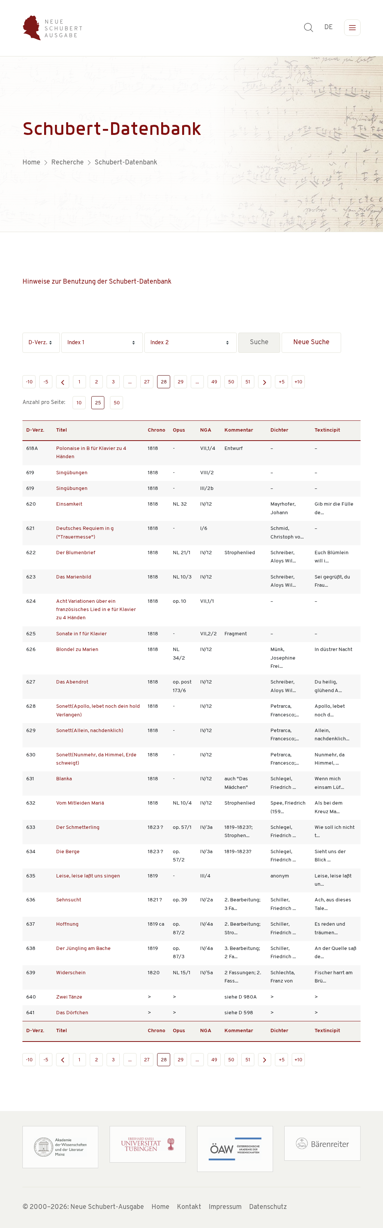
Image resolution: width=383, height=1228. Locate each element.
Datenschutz (268, 1207)
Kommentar (238, 430)
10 (79, 403)
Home (160, 1207)
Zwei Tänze (69, 997)
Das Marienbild (73, 577)
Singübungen (72, 473)
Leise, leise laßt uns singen (88, 876)
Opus (179, 430)
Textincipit (327, 430)
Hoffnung (67, 924)
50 (231, 382)
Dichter (279, 430)
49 (214, 382)
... (130, 382)
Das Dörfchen (72, 1013)
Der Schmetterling (77, 827)
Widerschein (71, 973)
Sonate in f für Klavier (81, 634)
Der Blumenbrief (75, 553)
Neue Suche (311, 342)
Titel (61, 430)
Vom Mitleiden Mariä (80, 803)
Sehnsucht (68, 900)
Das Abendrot (72, 682)
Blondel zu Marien (77, 649)
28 (164, 382)
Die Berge (68, 852)
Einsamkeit (69, 504)
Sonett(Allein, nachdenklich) (89, 731)
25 (98, 403)
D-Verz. (35, 430)
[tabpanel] (191, 144)
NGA (205, 430)
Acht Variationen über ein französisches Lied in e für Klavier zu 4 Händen (96, 610)
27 (147, 382)
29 (181, 382)
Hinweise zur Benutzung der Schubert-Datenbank (97, 282)
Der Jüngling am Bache (83, 948)
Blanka (64, 779)
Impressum (225, 1207)
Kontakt (189, 1207)
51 (247, 382)
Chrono (156, 430)
